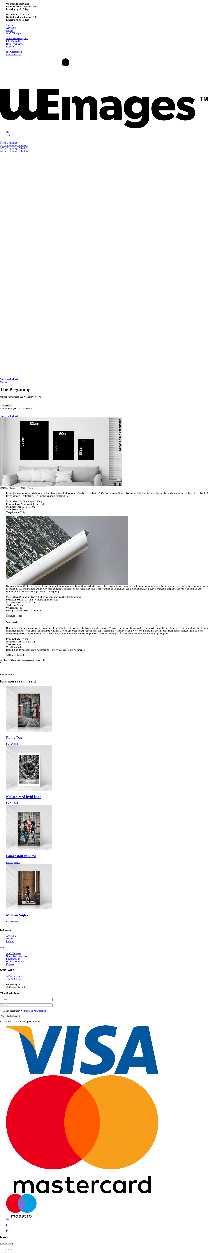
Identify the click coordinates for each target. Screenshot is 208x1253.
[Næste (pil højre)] (4, 1252)
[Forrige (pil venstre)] (1, 1252)
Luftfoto (10, 941)
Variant (22, 488)
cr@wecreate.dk (14, 52)
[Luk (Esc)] (10, 1249)
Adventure (11, 27)
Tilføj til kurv (6, 405)
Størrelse (4, 488)
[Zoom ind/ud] (1, 1249)
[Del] (7, 1249)
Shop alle (10, 25)
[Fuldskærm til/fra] (4, 1249)
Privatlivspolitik (13, 41)
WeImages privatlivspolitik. (33, 1010)
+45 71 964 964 (13, 54)
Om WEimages (13, 33)
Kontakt (10, 46)
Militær (9, 30)
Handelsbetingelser (15, 44)
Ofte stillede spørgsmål (17, 38)
